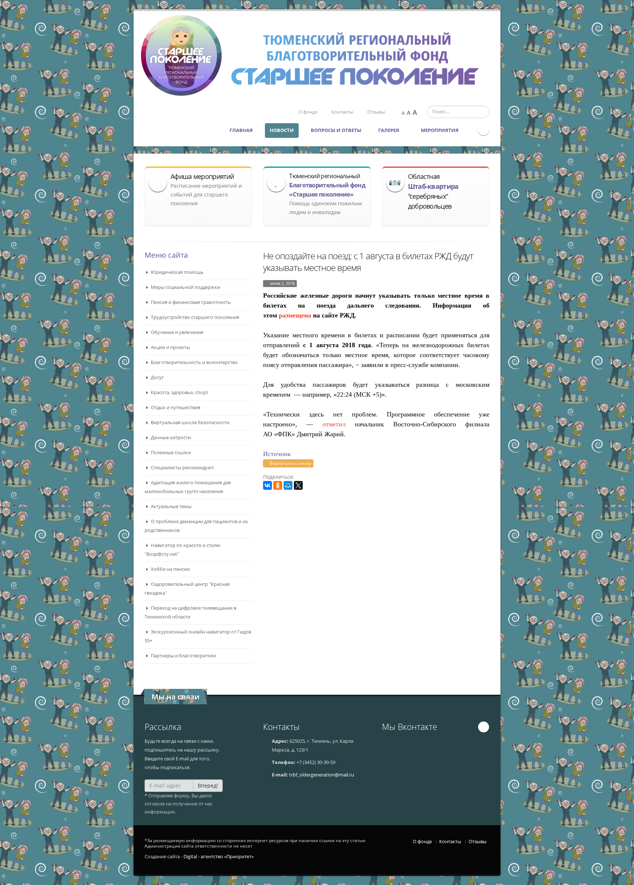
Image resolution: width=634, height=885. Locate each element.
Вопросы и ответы (336, 130)
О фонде (307, 112)
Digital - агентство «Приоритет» (218, 856)
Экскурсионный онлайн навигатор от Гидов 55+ (198, 636)
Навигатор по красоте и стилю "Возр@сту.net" (183, 549)
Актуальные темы (171, 506)
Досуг (157, 377)
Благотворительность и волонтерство (194, 362)
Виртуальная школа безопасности (189, 422)
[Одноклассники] (277, 485)
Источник (277, 454)
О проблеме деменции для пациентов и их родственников (196, 525)
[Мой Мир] (288, 485)
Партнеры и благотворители (183, 656)
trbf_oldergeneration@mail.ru (321, 775)
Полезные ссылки (170, 452)
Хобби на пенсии (170, 569)
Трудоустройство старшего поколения (194, 317)
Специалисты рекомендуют (182, 467)
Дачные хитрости (170, 437)
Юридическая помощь (177, 272)
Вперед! (208, 785)
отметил (334, 424)
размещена (295, 315)
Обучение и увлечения (176, 332)
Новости (282, 130)
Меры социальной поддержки (185, 287)
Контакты (342, 112)
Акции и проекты (170, 347)
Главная (241, 130)
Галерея (389, 130)
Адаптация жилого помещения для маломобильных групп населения (188, 487)
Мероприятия (440, 130)
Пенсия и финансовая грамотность (190, 302)
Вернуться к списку (290, 463)
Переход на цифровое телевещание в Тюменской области (190, 612)
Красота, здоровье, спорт (179, 392)
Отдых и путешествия (175, 407)
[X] (298, 485)
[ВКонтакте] (267, 485)
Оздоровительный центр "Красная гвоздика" (187, 588)
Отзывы (376, 112)
